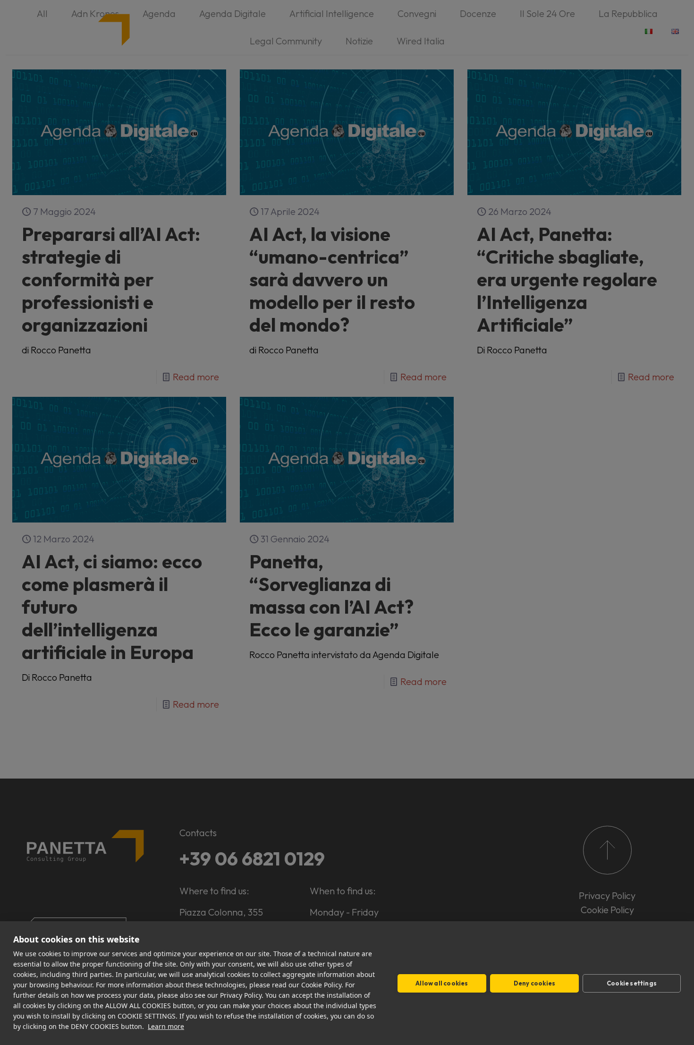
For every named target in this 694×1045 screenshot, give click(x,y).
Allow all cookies (441, 983)
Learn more (166, 1026)
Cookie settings (632, 983)
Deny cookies (534, 983)
